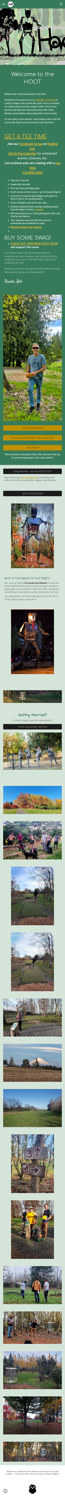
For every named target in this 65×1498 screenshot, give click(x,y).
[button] (3, 4)
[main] (32, 78)
